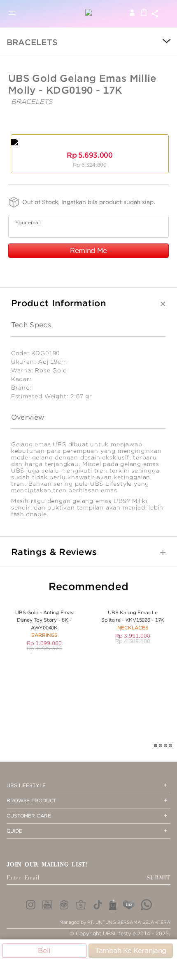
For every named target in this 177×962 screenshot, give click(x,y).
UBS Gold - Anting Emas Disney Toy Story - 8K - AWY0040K (44, 620)
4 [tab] (170, 746)
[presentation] (160, 42)
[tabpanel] (44, 626)
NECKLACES (133, 627)
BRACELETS (32, 42)
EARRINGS (44, 635)
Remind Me (88, 250)
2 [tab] (161, 746)
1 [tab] (156, 746)
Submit (158, 878)
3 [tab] (166, 746)
